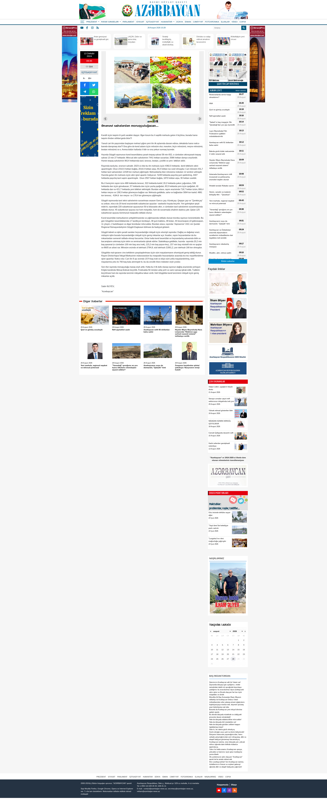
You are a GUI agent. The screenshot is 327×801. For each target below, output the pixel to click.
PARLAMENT (128, 22)
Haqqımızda (222, 785)
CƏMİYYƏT (198, 22)
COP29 (243, 22)
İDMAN (188, 22)
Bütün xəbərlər (241, 91)
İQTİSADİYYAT (152, 22)
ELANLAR (225, 22)
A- (84, 78)
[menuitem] (152, 119)
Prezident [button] (92, 22)
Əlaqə (234, 785)
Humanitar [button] (167, 22)
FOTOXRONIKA (212, 22)
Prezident (101, 777)
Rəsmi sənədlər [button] (110, 22)
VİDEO (235, 22)
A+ (89, 78)
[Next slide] (200, 119)
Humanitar (148, 777)
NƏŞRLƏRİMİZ (210, 777)
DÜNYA (179, 22)
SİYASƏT (140, 22)
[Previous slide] (105, 119)
